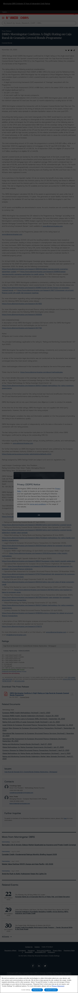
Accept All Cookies (51, 990)
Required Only (37, 990)
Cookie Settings (25, 990)
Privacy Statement (58, 986)
